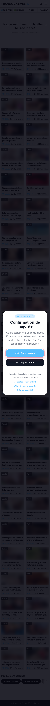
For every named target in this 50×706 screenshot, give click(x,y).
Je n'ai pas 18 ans (25, 362)
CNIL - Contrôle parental (25, 386)
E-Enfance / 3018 (25, 390)
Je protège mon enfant (25, 382)
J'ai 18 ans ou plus (25, 353)
